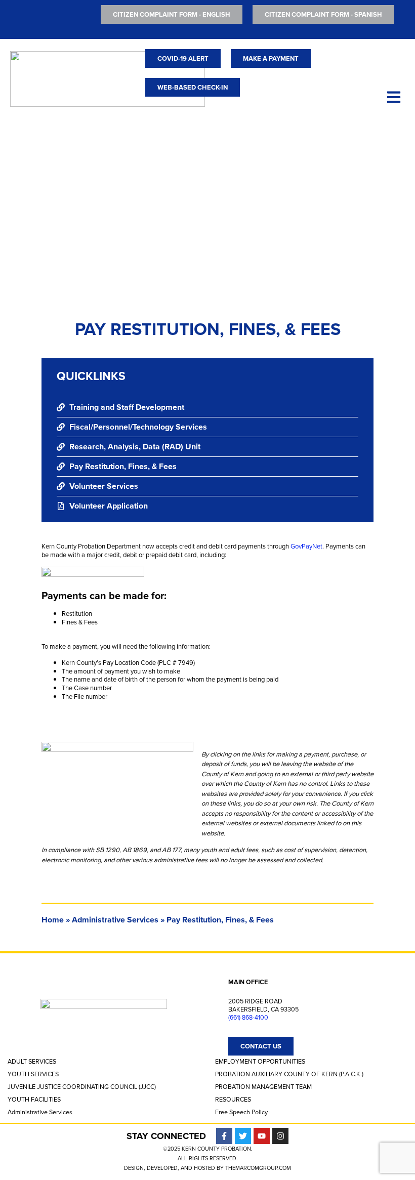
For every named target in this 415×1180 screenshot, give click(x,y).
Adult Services (32, 1061)
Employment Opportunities (260, 1061)
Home (53, 919)
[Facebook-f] (224, 1136)
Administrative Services (115, 919)
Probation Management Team (263, 1086)
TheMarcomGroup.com (258, 1168)
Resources (233, 1099)
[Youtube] (262, 1136)
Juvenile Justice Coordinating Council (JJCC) (82, 1086)
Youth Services (33, 1074)
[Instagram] (280, 1136)
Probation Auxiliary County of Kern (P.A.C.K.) (289, 1074)
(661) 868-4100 (248, 1017)
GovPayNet (306, 546)
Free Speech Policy (241, 1112)
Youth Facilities (34, 1099)
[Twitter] (243, 1136)
